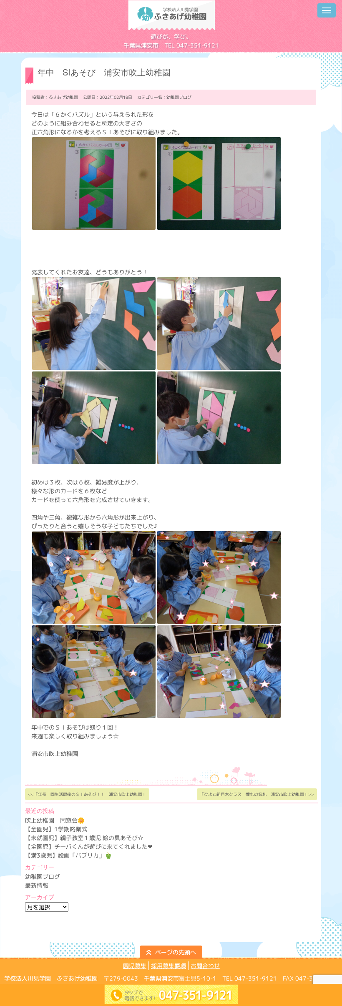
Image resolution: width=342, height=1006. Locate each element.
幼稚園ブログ (178, 97)
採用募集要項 (168, 966)
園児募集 (134, 966)
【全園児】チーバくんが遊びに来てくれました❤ (89, 846)
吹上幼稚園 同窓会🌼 (55, 820)
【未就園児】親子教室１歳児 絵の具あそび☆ (84, 838)
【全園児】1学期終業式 (56, 829)
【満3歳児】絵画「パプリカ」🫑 (68, 855)
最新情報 (36, 885)
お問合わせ (205, 966)
